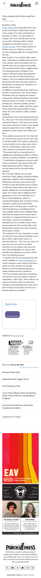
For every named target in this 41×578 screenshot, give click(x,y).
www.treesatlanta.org (27, 260)
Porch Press (11, 304)
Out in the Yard (18, 335)
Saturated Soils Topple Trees (15, 379)
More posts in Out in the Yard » (29, 367)
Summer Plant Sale (11, 372)
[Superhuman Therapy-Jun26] (20, 534)
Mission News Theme (13, 575)
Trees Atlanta (8, 27)
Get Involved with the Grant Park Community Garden (17, 406)
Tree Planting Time (11, 386)
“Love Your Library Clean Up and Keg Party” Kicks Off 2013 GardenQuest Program (19, 395)
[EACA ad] (20, 482)
